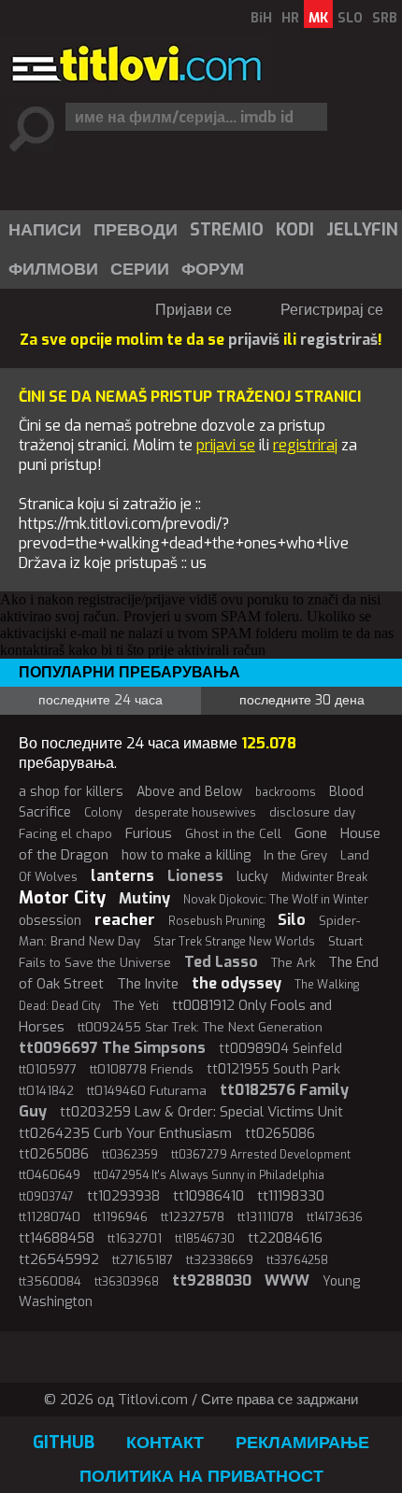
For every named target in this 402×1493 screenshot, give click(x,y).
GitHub (63, 1442)
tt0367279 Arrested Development (261, 1154)
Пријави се (193, 310)
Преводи (135, 230)
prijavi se (225, 445)
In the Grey (295, 855)
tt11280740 (49, 1217)
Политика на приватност (201, 1476)
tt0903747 (46, 1196)
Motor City (62, 898)
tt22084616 (285, 1238)
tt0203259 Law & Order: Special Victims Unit (201, 1111)
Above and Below (189, 792)
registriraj (305, 445)
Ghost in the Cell (233, 834)
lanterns (122, 876)
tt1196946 (120, 1217)
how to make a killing (186, 855)
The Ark (293, 963)
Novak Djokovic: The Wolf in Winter (275, 899)
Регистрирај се (331, 310)
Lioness (195, 876)
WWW (287, 1280)
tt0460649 (49, 1175)
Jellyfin (362, 230)
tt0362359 (130, 1154)
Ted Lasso (221, 962)
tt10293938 (123, 1196)
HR (290, 18)
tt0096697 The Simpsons (112, 1048)
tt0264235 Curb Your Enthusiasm (125, 1133)
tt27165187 (142, 1260)
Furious (148, 833)
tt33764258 (297, 1260)
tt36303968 (126, 1281)
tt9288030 (211, 1280)
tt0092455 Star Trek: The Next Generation (200, 1027)
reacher (124, 920)
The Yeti (136, 1006)
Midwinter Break (324, 877)
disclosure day (312, 812)
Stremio (227, 230)
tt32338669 (219, 1260)
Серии (139, 269)
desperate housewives (195, 812)
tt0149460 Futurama (147, 1091)
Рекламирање (302, 1442)
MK (318, 18)
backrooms (285, 792)
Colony (103, 812)
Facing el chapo (65, 834)
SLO (350, 18)
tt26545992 (59, 1259)
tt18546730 (205, 1238)
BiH (261, 18)
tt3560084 (50, 1281)
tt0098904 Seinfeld (280, 1049)
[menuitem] (44, 229)
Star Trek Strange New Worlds (234, 941)
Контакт (165, 1442)
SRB (384, 18)
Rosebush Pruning (216, 921)
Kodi (295, 230)
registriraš (339, 339)
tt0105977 (48, 1069)
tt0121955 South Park (273, 1069)
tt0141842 (46, 1091)
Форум (212, 269)
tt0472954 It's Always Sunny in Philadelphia (208, 1175)
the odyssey (236, 983)
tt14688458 (56, 1238)
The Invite (148, 983)
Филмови (53, 269)
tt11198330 (290, 1196)
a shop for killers (71, 792)
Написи (44, 230)
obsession (50, 921)
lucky (252, 877)
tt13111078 (265, 1217)
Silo (292, 920)
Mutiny (144, 898)
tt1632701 (135, 1238)
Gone (310, 833)
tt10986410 (208, 1196)
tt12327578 (192, 1217)
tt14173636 (335, 1217)
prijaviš (254, 339)
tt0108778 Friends (142, 1069)
